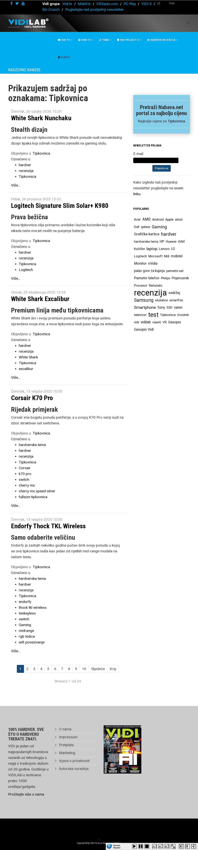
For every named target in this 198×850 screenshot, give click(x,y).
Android (158, 219)
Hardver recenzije (163, 40)
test (153, 314)
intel (181, 241)
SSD (169, 307)
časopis (174, 322)
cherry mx (27, 485)
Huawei (171, 241)
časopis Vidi (144, 329)
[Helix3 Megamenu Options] (188, 22)
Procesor (140, 285)
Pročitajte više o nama (26, 794)
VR (165, 322)
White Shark (28, 357)
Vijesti (65, 57)
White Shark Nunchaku (41, 118)
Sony (161, 307)
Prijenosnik (180, 278)
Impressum (67, 737)
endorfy (25, 601)
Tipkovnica (41, 153)
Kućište (139, 249)
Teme (105, 40)
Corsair (25, 468)
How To (85, 40)
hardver (25, 165)
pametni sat (174, 271)
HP (162, 241)
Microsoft (155, 256)
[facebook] (11, 3)
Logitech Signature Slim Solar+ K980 (59, 205)
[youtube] (23, 3)
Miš (166, 256)
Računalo (155, 285)
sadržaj (174, 293)
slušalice (161, 300)
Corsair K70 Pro (32, 398)
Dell (136, 227)
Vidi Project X (129, 40)
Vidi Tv (65, 40)
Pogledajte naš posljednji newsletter (94, 9)
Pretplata (66, 745)
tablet (178, 307)
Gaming (25, 625)
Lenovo (164, 249)
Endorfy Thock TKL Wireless (48, 526)
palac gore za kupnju (149, 271)
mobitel (177, 256)
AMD (146, 219)
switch (24, 479)
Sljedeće (98, 669)
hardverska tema (32, 445)
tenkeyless (27, 613)
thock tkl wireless (33, 607)
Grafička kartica (146, 234)
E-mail (138, 154)
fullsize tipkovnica (33, 497)
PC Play (130, 4)
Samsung (144, 300)
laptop (151, 248)
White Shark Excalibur (40, 299)
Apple (169, 219)
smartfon (176, 300)
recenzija (26, 170)
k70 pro (25, 474)
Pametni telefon (146, 278)
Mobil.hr (84, 4)
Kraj (113, 669)
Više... (15, 185)
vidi (136, 322)
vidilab (146, 322)
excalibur (26, 369)
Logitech (26, 270)
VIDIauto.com (107, 4)
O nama (64, 729)
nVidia (152, 263)
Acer (137, 219)
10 (84, 669)
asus (179, 219)
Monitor (140, 263)
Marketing (66, 753)
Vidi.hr (67, 4)
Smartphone (145, 307)
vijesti (156, 322)
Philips (165, 278)
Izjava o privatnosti (74, 761)
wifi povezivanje (31, 642)
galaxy (145, 227)
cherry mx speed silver (37, 491)
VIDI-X (147, 4)
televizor (140, 315)
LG (173, 249)
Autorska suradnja (73, 768)
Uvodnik (183, 315)
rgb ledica (27, 636)
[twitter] (17, 3)
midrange (26, 630)
